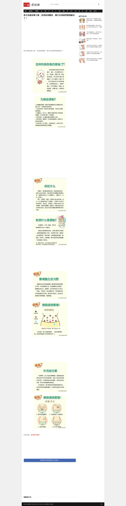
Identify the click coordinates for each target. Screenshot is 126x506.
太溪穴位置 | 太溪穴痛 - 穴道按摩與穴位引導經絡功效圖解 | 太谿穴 (94, 46)
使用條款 (51, 504)
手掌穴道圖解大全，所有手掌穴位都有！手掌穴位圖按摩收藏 (94, 32)
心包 (71, 11)
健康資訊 (31, 11)
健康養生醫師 (35, 435)
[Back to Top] (101, 504)
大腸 (45, 11)
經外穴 (95, 11)
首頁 (26, 11)
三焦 (75, 11)
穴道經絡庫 (29, 504)
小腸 (59, 11)
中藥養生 (37, 11)
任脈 (86, 11)
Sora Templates (40, 504)
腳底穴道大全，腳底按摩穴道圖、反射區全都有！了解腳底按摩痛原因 (94, 20)
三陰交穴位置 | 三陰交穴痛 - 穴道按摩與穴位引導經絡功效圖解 (94, 52)
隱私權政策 (47, 504)
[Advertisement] (50, 38)
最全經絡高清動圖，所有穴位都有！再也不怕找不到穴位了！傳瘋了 (94, 27)
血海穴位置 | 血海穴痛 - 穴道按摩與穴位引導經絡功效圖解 (94, 59)
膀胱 (64, 11)
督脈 (90, 11)
